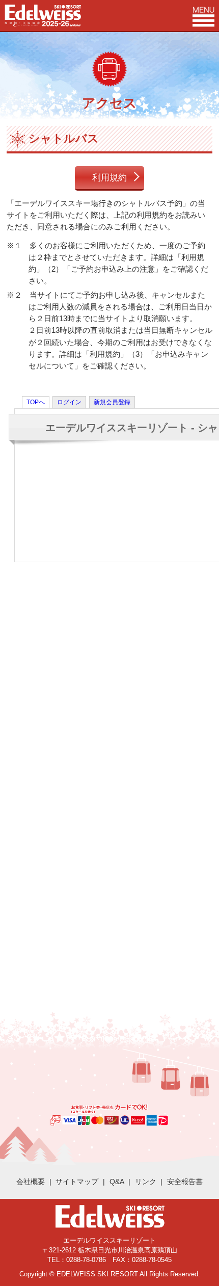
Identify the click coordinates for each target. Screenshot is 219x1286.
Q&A (117, 1182)
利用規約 (109, 177)
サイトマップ (77, 1182)
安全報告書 (185, 1182)
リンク (145, 1182)
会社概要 (30, 1182)
